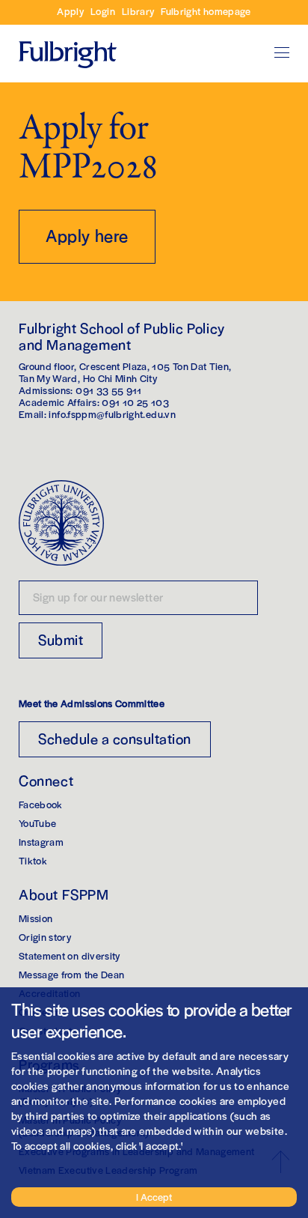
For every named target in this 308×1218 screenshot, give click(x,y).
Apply (70, 11)
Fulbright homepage (205, 11)
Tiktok (33, 860)
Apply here (87, 235)
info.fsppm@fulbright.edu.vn (112, 414)
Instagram (41, 841)
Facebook (41, 804)
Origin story (45, 937)
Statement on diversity (69, 955)
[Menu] (282, 52)
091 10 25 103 (135, 402)
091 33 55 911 (109, 390)
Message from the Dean (71, 974)
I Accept (154, 1197)
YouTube (37, 823)
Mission (35, 918)
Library (138, 11)
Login (102, 11)
